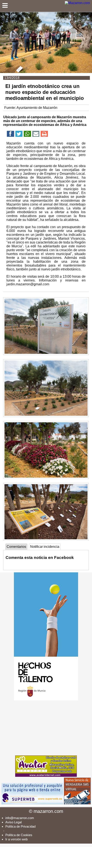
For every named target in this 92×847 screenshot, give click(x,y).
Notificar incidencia (44, 546)
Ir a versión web (16, 839)
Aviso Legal (13, 822)
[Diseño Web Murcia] (46, 775)
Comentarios (16, 546)
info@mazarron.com (19, 818)
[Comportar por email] (36, 134)
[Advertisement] (46, 728)
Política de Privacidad (20, 826)
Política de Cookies (18, 835)
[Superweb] (32, 803)
